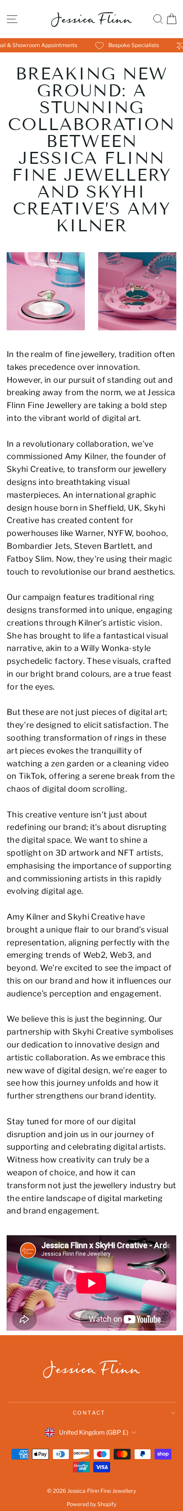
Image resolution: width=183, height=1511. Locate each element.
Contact (89, 1412)
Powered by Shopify (91, 1504)
